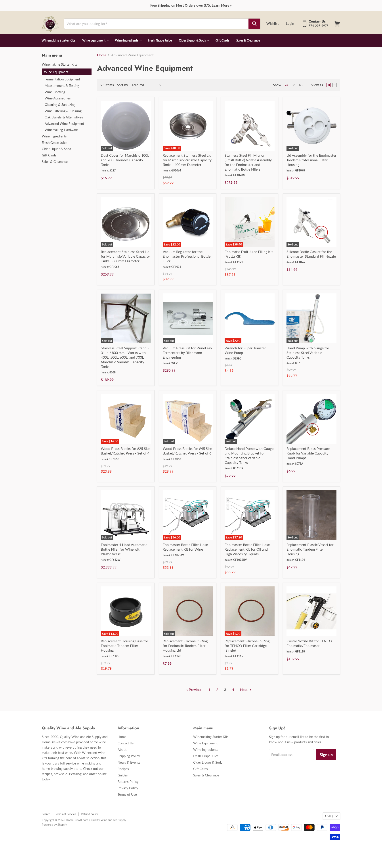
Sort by (114, 85)
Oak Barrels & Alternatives (64, 117)
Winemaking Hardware (61, 130)
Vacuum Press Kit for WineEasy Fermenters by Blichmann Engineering (187, 352)
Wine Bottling (55, 92)
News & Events (129, 762)
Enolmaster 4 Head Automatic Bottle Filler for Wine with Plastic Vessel (124, 549)
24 (286, 85)
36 (293, 85)
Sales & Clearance (248, 40)
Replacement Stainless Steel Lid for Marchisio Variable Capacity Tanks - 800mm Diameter (125, 256)
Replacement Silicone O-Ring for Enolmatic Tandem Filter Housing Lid (185, 645)
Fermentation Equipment (62, 79)
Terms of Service (65, 814)
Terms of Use (127, 794)
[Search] (254, 24)
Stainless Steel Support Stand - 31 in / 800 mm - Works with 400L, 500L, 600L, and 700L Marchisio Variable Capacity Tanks (125, 357)
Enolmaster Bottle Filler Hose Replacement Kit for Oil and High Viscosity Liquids (247, 549)
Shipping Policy (129, 756)
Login (290, 23)
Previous (195, 689)
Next (244, 689)
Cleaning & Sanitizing (60, 104)
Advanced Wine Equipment (64, 124)
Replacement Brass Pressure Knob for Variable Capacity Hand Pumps (308, 453)
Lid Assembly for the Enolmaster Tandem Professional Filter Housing (311, 160)
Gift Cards (222, 40)
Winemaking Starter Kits (58, 40)
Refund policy (89, 814)
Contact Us (126, 743)
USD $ (329, 816)
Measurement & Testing (62, 85)
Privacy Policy (128, 788)
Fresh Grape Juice (160, 40)
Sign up (326, 754)
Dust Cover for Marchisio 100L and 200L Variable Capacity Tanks (125, 160)
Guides (123, 775)
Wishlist (272, 23)
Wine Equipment (94, 40)
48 (300, 85)
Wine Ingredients (127, 40)
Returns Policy (128, 782)
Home (101, 55)
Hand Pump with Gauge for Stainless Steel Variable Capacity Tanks (307, 352)
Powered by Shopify (54, 824)
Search (46, 814)
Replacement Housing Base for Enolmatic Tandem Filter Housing (124, 645)
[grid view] (329, 85)
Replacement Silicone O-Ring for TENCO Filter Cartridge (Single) (247, 645)
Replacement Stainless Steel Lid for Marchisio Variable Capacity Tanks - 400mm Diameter (187, 160)
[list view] (334, 85)
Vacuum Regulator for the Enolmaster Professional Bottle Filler (186, 256)
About (122, 749)
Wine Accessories (58, 98)
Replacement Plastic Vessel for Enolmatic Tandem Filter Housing (310, 549)
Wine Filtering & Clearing (63, 111)
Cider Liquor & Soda (193, 40)
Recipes (123, 769)
